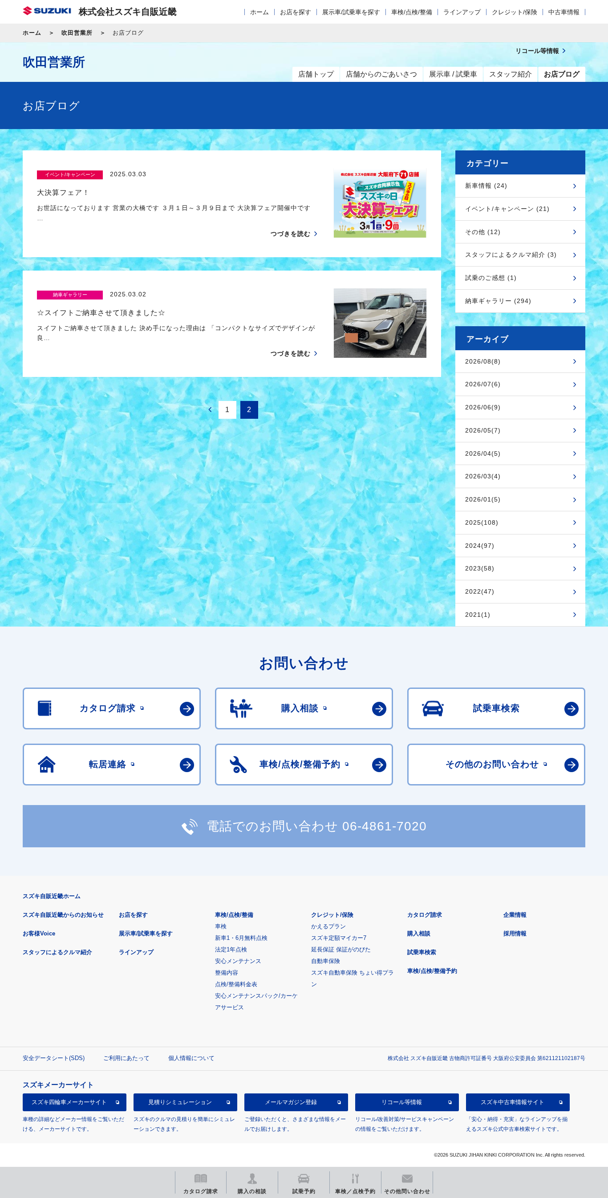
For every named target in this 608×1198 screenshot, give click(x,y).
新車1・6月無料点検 (241, 938)
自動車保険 (325, 961)
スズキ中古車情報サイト (512, 1102)
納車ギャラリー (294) (498, 300)
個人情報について (191, 1058)
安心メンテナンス (238, 961)
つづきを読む (291, 233)
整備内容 (226, 972)
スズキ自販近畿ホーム (52, 896)
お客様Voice (39, 933)
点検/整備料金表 (236, 984)
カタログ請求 (424, 914)
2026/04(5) (483, 453)
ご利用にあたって (126, 1058)
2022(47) (480, 591)
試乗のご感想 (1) (491, 277)
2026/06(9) (483, 407)
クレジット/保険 (514, 12)
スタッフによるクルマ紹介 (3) (511, 254)
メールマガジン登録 (291, 1102)
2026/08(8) (483, 361)
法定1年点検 (231, 949)
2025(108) (482, 522)
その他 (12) (483, 231)
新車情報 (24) (486, 185)
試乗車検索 (421, 952)
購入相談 (418, 933)
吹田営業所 (77, 32)
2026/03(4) (483, 476)
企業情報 (515, 914)
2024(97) (480, 545)
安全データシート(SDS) (54, 1058)
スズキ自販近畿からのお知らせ (63, 914)
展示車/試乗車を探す (351, 12)
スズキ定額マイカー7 (338, 938)
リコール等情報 (401, 1102)
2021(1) (477, 614)
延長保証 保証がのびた (341, 949)
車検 (221, 926)
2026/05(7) (483, 430)
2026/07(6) (483, 384)
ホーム (259, 12)
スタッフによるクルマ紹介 (57, 952)
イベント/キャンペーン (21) (507, 208)
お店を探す (295, 12)
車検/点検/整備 (411, 12)
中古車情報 (564, 12)
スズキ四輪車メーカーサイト (69, 1102)
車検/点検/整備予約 (432, 970)
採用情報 (515, 933)
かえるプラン (328, 926)
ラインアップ (462, 12)
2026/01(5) (483, 499)
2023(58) (480, 568)
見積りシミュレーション (180, 1102)
